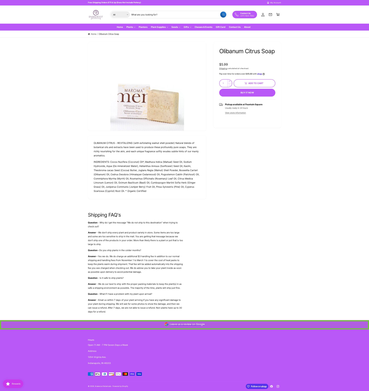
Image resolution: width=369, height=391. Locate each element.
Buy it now (247, 92)
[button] (278, 14)
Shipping (223, 68)
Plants (129, 27)
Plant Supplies (158, 27)
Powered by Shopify (120, 386)
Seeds (174, 27)
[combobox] (179, 14)
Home (93, 34)
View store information (235, 113)
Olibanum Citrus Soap (109, 34)
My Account (275, 2)
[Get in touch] (270, 14)
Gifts (186, 27)
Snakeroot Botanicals (103, 386)
